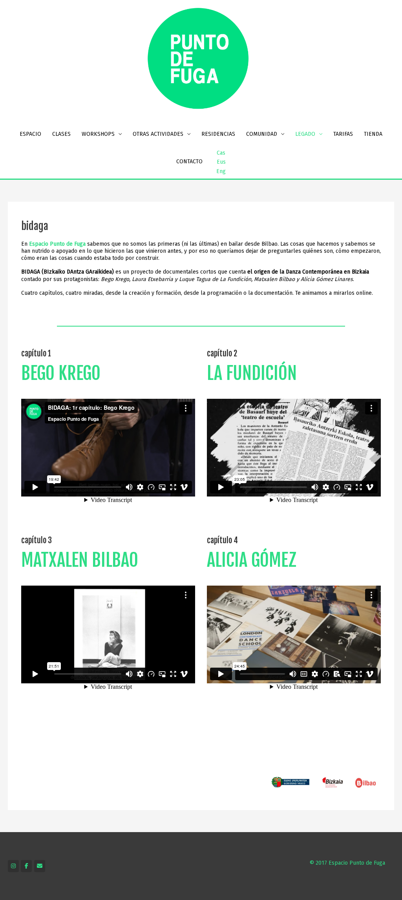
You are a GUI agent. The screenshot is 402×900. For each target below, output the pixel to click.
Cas (221, 152)
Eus (221, 162)
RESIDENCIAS (218, 134)
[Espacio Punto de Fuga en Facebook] (26, 866)
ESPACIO (30, 134)
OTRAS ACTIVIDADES (158, 134)
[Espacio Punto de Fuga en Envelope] (39, 866)
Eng (221, 171)
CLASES (61, 134)
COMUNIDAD (261, 134)
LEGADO (305, 134)
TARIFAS (343, 134)
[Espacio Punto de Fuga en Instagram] (13, 866)
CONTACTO (189, 161)
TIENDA (373, 134)
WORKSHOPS (98, 134)
